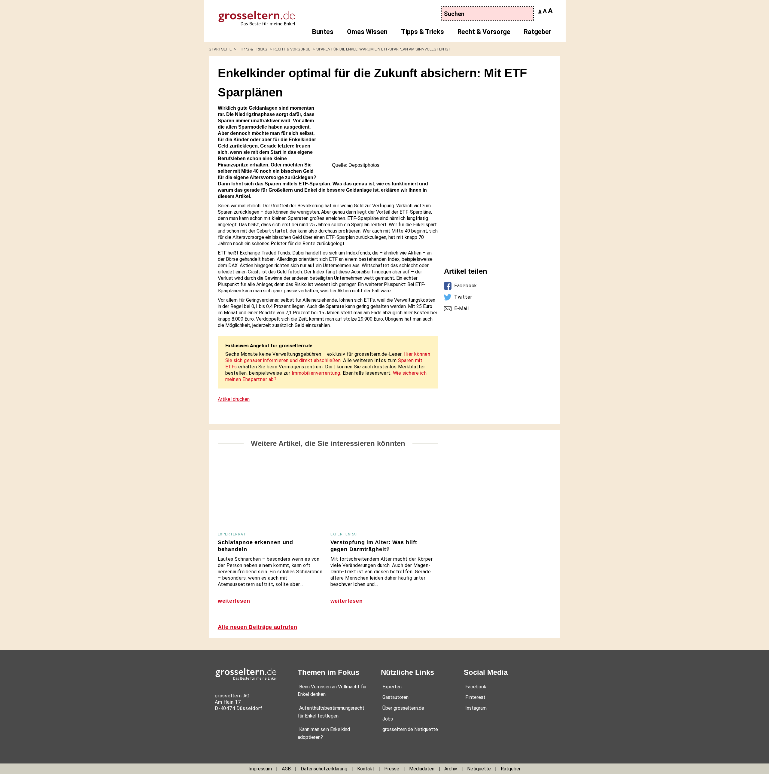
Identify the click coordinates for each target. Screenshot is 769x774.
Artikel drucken (234, 399)
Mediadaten (421, 769)
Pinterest (475, 697)
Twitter (463, 297)
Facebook (465, 285)
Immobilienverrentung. (317, 373)
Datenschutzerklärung (324, 769)
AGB (286, 769)
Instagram (476, 708)
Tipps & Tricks (422, 31)
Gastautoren (395, 697)
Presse (391, 769)
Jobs (387, 719)
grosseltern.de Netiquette (410, 729)
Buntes (322, 31)
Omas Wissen (367, 31)
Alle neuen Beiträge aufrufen (257, 627)
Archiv (450, 769)
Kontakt (365, 769)
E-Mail (461, 308)
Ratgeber (537, 31)
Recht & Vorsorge (483, 31)
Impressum (260, 769)
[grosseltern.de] (251, 15)
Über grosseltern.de (403, 708)
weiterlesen (234, 601)
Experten (392, 687)
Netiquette (479, 769)
